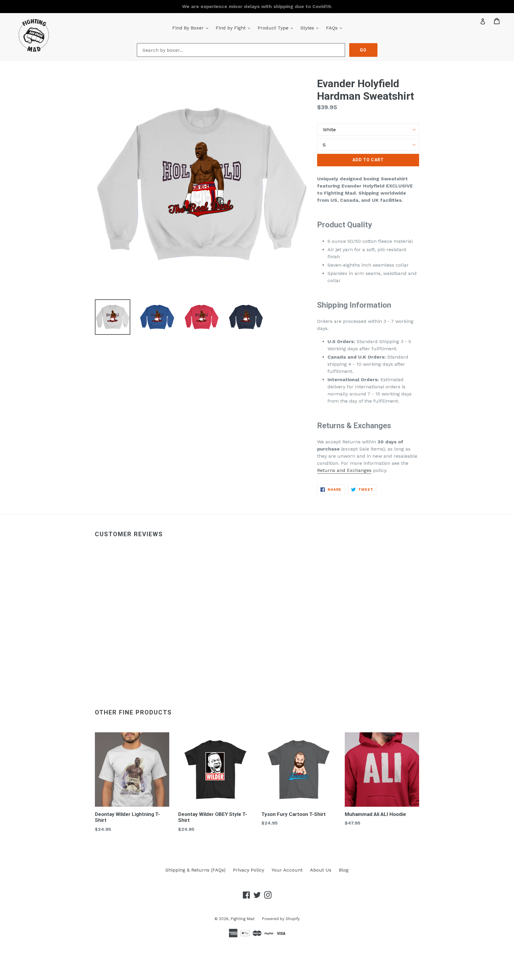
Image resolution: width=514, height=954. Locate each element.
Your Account (287, 870)
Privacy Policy (248, 870)
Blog (344, 870)
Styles (311, 28)
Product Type (277, 28)
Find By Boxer (191, 28)
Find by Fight (234, 28)
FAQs (335, 28)
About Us (320, 870)
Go (363, 50)
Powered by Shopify (281, 919)
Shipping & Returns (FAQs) (195, 870)
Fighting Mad (242, 919)
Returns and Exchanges (344, 470)
